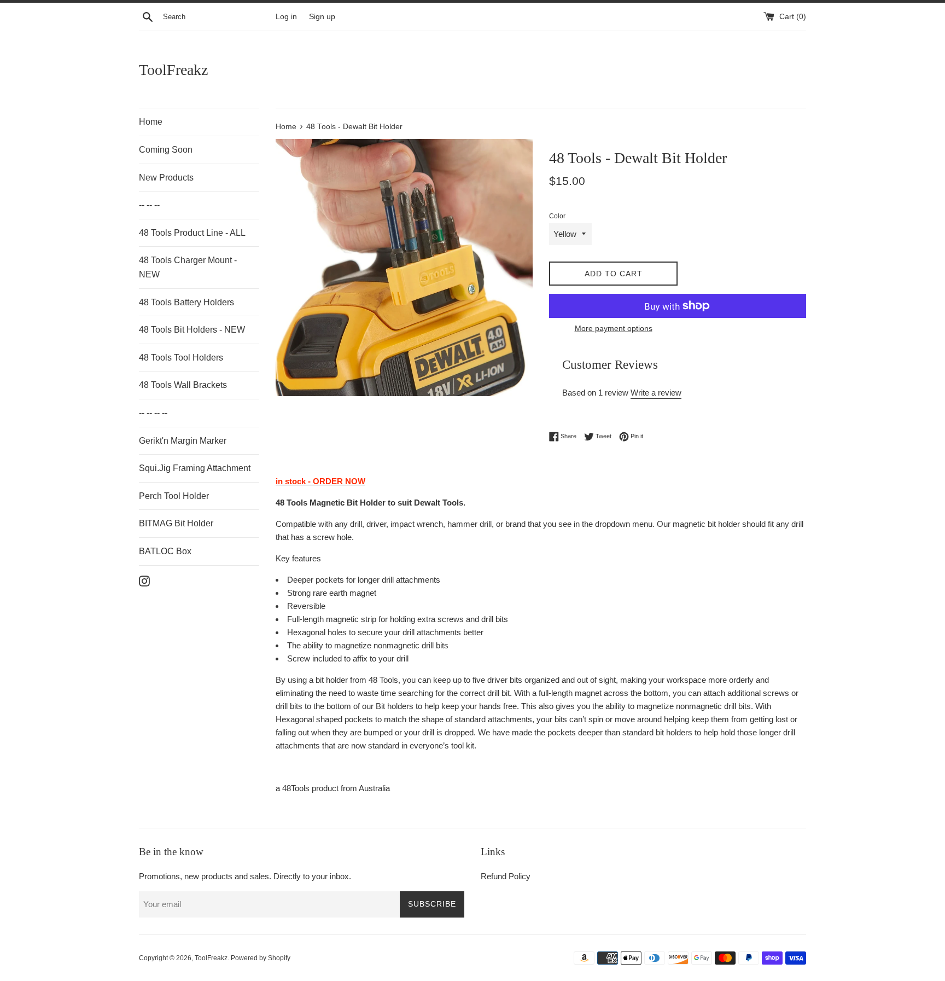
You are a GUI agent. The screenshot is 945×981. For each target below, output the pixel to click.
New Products (166, 177)
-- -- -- (149, 205)
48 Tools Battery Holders (186, 302)
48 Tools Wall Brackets (183, 385)
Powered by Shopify (260, 958)
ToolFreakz (173, 69)
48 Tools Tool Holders (181, 357)
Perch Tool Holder (174, 496)
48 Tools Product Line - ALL (192, 232)
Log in (286, 17)
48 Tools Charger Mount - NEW (188, 267)
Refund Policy (505, 876)
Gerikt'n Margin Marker (182, 440)
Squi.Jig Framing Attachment (194, 468)
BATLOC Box (165, 551)
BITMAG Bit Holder (176, 523)
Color (557, 216)
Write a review (656, 392)
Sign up (322, 17)
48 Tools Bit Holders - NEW (192, 329)
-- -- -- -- (153, 412)
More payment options (613, 328)
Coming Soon (165, 149)
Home (150, 121)
